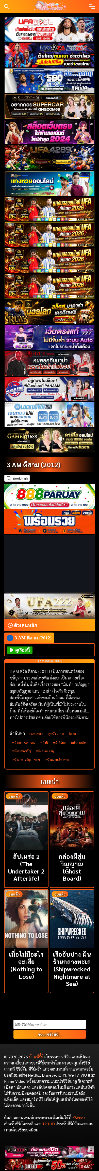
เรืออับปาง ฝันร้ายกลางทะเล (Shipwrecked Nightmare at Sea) (72, 968)
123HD (48, 1123)
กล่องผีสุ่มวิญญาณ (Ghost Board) (72, 867)
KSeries (78, 1117)
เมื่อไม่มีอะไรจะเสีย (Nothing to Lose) (26, 965)
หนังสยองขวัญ (45, 751)
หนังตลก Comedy (23, 742)
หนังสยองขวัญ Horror (26, 760)
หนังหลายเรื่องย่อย (57, 760)
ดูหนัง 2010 (56, 734)
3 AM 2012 (35, 734)
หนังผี (44, 742)
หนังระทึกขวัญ (21, 751)
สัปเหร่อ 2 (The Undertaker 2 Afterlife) (26, 867)
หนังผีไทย (59, 742)
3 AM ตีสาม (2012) (33, 464)
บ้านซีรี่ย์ (36, 1056)
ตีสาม (72, 734)
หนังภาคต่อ (78, 742)
